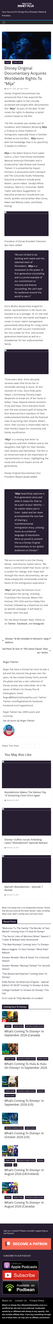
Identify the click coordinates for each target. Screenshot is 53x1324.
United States (42, 1059)
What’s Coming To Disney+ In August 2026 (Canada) (24, 1204)
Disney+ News (17, 62)
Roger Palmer (24, 89)
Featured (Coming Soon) (34, 1026)
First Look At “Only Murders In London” (22, 998)
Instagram (38, 623)
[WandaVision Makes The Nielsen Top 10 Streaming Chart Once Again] (26, 762)
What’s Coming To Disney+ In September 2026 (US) (24, 1102)
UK (15, 1165)
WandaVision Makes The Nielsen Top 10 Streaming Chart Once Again (25, 794)
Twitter (12, 623)
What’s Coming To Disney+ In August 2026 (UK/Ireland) (24, 1172)
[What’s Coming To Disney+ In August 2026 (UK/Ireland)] (10, 1147)
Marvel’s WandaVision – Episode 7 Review (23, 888)
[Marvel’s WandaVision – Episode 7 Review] (26, 856)
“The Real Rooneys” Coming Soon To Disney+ (25, 944)
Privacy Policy (37, 1300)
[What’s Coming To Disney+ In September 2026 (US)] (10, 1077)
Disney (7, 62)
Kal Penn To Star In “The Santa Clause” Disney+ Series (25, 650)
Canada (7, 1026)
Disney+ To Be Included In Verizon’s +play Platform (28, 640)
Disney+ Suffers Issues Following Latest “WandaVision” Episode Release (26, 841)
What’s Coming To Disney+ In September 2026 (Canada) (24, 1033)
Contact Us (21, 1300)
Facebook (22, 623)
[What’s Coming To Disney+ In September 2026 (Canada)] (10, 1012)
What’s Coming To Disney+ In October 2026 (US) (24, 1135)
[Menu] (4, 22)
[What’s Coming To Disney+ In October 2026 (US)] (10, 1114)
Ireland (40, 1160)
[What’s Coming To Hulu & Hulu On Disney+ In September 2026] (10, 1045)
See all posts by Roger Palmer (19, 720)
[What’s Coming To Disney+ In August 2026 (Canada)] (10, 1184)
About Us (7, 1300)
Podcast (41, 1091)
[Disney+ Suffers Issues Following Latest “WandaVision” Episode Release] (26, 809)
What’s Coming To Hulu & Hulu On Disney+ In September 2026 (25, 1066)
